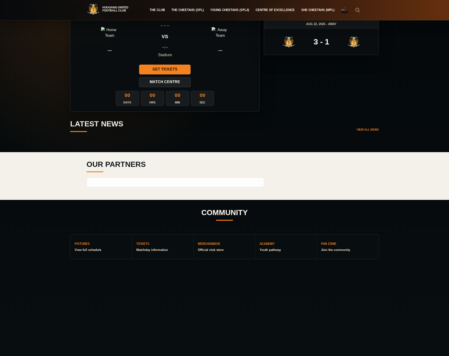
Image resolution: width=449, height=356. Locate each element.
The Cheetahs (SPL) (187, 10)
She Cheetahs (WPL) (317, 10)
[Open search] (357, 10)
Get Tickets (164, 69)
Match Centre (165, 82)
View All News (368, 129)
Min (177, 102)
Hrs (152, 102)
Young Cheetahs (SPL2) (229, 10)
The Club (157, 10)
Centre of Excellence (275, 10)
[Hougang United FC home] (110, 9)
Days (127, 102)
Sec (202, 102)
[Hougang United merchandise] (344, 10)
